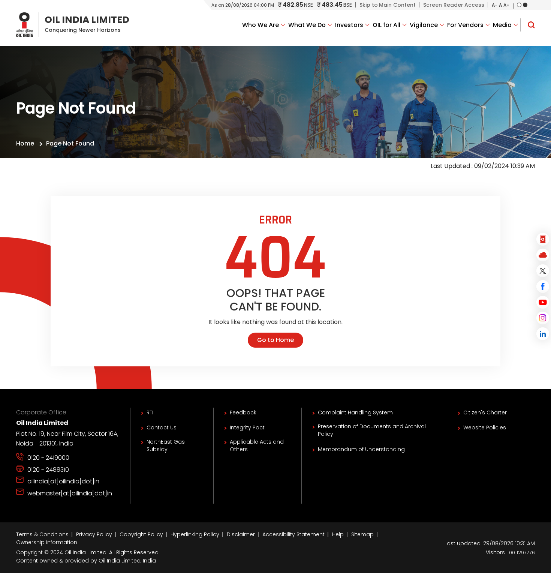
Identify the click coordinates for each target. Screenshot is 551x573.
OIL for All (386, 25)
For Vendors (465, 25)
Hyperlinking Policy (195, 534)
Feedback (243, 412)
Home (25, 143)
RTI (150, 412)
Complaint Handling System (355, 412)
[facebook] (542, 286)
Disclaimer (241, 534)
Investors (349, 25)
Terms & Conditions (42, 534)
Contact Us (162, 427)
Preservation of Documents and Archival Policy (372, 430)
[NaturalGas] (542, 255)
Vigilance (424, 25)
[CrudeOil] (542, 239)
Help (338, 534)
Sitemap (362, 534)
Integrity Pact (247, 427)
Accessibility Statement (293, 534)
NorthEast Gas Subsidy (166, 445)
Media (502, 25)
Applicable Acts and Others (257, 445)
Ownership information (46, 542)
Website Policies (484, 427)
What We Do (307, 25)
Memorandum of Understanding (361, 449)
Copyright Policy (141, 534)
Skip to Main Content (387, 5)
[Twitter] (542, 270)
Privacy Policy (94, 534)
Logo (72, 25)
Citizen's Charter (485, 412)
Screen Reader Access (453, 5)
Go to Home (275, 340)
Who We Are (260, 25)
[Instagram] (542, 318)
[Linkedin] (542, 333)
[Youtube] (542, 302)
